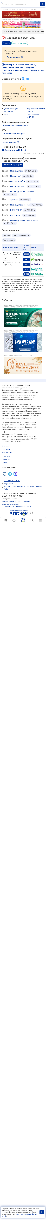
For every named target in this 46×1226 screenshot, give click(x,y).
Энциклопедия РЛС (12, 31)
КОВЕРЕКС (16, 210)
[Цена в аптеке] (37, 254)
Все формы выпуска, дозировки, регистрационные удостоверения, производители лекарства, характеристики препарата (23, 68)
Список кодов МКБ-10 (15, 150)
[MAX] (15, 474)
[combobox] (20, 4)
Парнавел (13, 199)
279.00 (26, 265)
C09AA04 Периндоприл (13, 133)
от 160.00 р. (32, 181)
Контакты (6, 449)
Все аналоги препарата (12, 165)
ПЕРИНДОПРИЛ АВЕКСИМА (24, 220)
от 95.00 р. (28, 176)
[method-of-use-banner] (21, 14)
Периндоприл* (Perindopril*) (15, 125)
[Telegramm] (10, 474)
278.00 (26, 260)
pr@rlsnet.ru (9, 483)
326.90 (26, 269)
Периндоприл (16, 171)
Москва (6, 235)
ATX (6, 114)
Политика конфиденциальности (16, 503)
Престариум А (17, 181)
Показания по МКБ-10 (33, 116)
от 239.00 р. (36, 205)
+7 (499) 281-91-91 (12, 481)
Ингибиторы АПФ (26, 31)
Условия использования (11, 502)
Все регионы (9, 240)
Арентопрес (16, 215)
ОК (42, 1212)
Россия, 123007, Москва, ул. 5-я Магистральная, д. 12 (23, 487)
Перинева (15, 176)
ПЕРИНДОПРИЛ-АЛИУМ (22, 191)
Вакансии (6, 459)
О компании (7, 446)
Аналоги (6, 43)
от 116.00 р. (30, 171)
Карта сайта (7, 452)
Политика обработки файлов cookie (16, 506)
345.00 (26, 274)
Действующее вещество (11, 110)
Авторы (5, 462)
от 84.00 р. (25, 199)
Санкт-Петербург (21, 235)
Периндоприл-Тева (19, 205)
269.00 (26, 254)
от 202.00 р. (10, 194)
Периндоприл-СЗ (18, 186)
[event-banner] (23, 365)
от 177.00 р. (34, 186)
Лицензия (6, 456)
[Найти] (42, 4)
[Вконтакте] (4, 474)
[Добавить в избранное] (3, 37)
